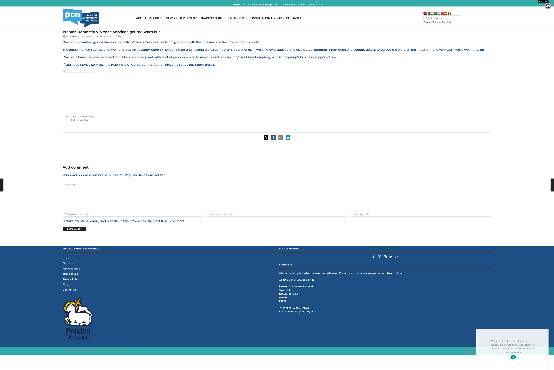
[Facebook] (273, 137)
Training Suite (212, 18)
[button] (548, 6)
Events (192, 18)
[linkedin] (287, 137)
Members (156, 18)
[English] (425, 13)
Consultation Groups (266, 18)
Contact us (295, 18)
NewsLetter (175, 18)
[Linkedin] (391, 256)
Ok (513, 357)
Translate (446, 22)
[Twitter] (267, 137)
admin (102, 36)
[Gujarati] (432, 13)
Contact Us (69, 289)
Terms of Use (70, 273)
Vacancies (236, 18)
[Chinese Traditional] (442, 13)
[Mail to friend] (280, 137)
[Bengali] (435, 13)
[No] (544, 349)
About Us (68, 263)
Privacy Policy (71, 279)
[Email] (396, 256)
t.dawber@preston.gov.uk (302, 311)
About (141, 18)
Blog (65, 284)
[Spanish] (445, 13)
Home (66, 258)
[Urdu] (428, 13)
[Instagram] (385, 256)
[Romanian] (449, 13)
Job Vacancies (71, 268)
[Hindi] (438, 13)
